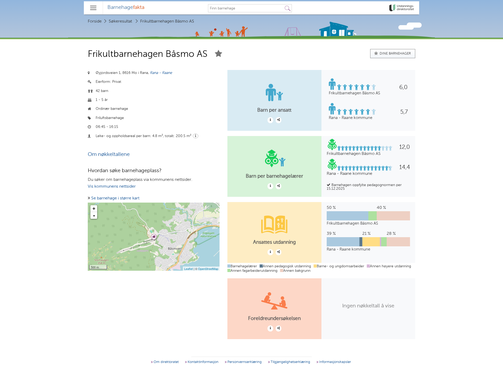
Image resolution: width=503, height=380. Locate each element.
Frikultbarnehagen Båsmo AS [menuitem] (167, 21)
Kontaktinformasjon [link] (202, 362)
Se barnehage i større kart (115, 198)
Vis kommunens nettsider (112, 186)
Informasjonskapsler (334, 362)
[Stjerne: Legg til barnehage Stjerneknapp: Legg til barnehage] (218, 54)
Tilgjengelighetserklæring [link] (290, 362)
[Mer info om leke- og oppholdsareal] (195, 136)
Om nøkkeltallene (109, 154)
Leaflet (188, 269)
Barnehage (125, 7)
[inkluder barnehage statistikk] (278, 120)
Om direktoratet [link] (165, 362)
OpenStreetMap (208, 269)
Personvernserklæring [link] (244, 362)
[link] (402, 7)
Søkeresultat (120, 21)
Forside (95, 21)
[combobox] (246, 8)
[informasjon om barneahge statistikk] (270, 120)
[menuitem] (125, 7)
